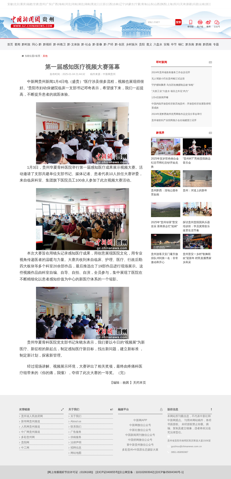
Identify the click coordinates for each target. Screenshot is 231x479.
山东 (150, 4)
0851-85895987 (179, 452)
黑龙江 (95, 4)
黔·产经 (108, 44)
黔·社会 (86, 44)
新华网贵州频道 (30, 421)
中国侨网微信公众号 (140, 439)
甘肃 (36, 4)
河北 (68, 4)
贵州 (42, 4)
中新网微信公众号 (140, 425)
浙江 (208, 4)
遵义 (149, 44)
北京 (16, 4)
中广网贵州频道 (30, 431)
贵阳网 (25, 442)
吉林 (115, 4)
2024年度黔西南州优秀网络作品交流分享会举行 (177, 114)
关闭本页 (139, 382)
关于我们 (76, 416)
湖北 (81, 4)
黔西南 (207, 44)
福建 (29, 4)
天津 (182, 4)
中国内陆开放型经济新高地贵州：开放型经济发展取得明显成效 (181, 105)
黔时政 (26, 44)
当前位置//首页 (32, 56)
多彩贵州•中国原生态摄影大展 (140, 449)
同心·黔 (37, 44)
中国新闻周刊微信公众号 (140, 434)
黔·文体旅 (73, 44)
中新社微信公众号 (140, 430)
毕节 (174, 44)
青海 (144, 4)
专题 (216, 44)
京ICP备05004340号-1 (169, 472)
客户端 (200, 21)
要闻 (17, 44)
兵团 (195, 4)
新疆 (189, 4)
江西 (109, 4)
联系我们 (76, 426)
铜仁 (181, 44)
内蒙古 (130, 4)
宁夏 (137, 4)
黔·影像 (97, 44)
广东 (48, 4)
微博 (208, 21)
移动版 (190, 21)
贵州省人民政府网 (32, 416)
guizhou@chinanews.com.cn (186, 446)
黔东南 (190, 44)
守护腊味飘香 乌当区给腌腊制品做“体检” (173, 84)
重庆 (23, 4)
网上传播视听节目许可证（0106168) (70, 472)
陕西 (163, 4)
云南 (202, 4)
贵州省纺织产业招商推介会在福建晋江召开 (174, 120)
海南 (61, 4)
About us (76, 421)
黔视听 (47, 44)
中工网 (25, 447)
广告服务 (76, 431)
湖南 (87, 4)
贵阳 (142, 44)
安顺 (166, 44)
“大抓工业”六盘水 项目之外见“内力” (170, 91)
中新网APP (140, 420)
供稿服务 (76, 437)
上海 (169, 4)
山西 (157, 4)
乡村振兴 (131, 44)
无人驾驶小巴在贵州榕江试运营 (168, 78)
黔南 (198, 44)
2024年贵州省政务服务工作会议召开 (171, 72)
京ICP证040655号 (107, 472)
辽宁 (122, 4)
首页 (10, 44)
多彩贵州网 (28, 437)
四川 (176, 4)
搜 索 (178, 22)
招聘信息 (76, 447)
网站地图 (76, 452)
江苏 (103, 4)
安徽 (10, 4)
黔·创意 (119, 44)
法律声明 (76, 442)
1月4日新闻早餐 (160, 97)
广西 (55, 4)
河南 (74, 4)
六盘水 (158, 44)
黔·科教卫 (59, 44)
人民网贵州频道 (30, 426)
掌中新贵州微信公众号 (140, 444)
